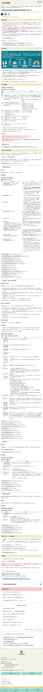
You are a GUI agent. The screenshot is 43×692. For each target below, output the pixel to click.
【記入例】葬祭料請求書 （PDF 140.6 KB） (10, 430)
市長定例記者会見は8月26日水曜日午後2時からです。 (13, 622)
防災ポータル (40, 3)
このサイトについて (5, 679)
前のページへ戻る (29, 629)
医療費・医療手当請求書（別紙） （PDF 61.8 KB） (11, 259)
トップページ (8, 6)
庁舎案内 (11, 673)
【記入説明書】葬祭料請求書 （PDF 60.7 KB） (11, 432)
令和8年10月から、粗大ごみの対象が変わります (12, 592)
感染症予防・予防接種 (25, 6)
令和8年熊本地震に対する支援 (8, 608)
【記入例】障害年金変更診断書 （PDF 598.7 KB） (12, 532)
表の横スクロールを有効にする (7, 87)
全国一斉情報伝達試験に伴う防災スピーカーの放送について (14, 600)
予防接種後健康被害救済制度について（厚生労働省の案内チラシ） (16, 43)
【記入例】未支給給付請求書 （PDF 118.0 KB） (11, 276)
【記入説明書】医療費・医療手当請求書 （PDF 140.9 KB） (13, 263)
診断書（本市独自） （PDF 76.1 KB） (9, 269)
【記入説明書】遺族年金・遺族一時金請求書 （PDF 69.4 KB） (14, 426)
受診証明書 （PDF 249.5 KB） (8, 265)
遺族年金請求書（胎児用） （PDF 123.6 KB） (11, 434)
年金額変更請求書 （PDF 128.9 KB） (9, 525)
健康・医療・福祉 (14, 6)
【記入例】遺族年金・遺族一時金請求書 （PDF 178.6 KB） (13, 424)
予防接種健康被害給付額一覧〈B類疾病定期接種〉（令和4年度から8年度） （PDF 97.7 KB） (20, 146)
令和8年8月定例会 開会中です (9, 619)
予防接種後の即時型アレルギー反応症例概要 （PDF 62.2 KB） (14, 271)
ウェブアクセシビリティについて (8, 684)
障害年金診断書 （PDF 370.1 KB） (9, 488)
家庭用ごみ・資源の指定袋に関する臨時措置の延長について (14, 597)
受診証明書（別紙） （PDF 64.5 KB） (9, 267)
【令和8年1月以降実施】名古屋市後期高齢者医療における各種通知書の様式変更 (18, 645)
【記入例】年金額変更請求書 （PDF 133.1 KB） (11, 527)
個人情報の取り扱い (6, 681)
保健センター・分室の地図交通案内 (8, 561)
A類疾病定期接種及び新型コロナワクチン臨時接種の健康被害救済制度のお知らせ (18, 637)
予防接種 (31, 6)
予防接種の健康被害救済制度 (9, 584)
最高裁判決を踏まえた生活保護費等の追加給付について (13, 594)
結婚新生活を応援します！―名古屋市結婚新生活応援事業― (14, 611)
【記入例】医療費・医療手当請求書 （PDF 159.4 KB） (12, 261)
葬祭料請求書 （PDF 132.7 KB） (9, 428)
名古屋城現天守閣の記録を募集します (10, 616)
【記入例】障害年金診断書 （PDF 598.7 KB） (11, 490)
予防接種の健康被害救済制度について (9, 552)
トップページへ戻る (38, 629)
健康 (19, 6)
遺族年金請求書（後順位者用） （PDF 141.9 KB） (12, 436)
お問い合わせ (31, 673)
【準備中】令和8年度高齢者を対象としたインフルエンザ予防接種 (15, 643)
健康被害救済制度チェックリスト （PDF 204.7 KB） (12, 163)
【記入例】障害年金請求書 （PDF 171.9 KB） (11, 484)
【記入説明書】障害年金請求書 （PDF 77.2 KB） (11, 486)
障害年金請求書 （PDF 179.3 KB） (9, 482)
